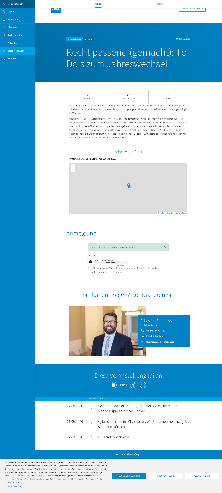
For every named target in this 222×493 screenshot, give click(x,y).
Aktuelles (12, 42)
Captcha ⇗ (121, 265)
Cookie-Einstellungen (129, 476)
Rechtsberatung (16, 35)
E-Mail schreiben (154, 336)
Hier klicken (110, 262)
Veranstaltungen (16, 50)
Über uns (12, 27)
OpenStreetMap (172, 213)
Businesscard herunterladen (160, 341)
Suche (11, 11)
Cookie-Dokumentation (13, 487)
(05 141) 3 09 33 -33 (155, 330)
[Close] (165, 247)
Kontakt (12, 58)
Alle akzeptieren (202, 476)
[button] (128, 185)
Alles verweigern (165, 476)
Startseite (13, 19)
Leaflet (161, 213)
